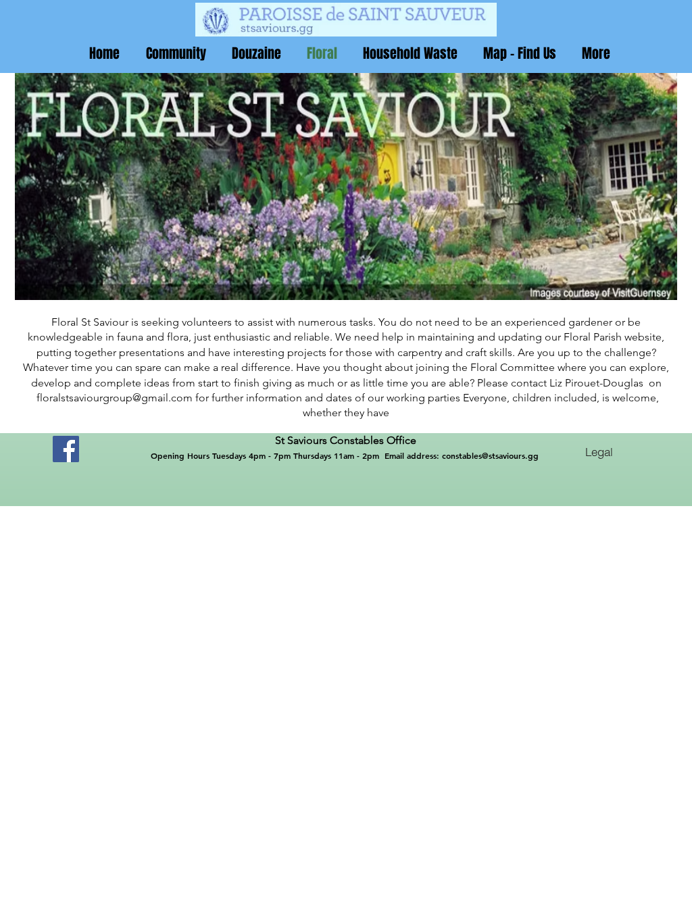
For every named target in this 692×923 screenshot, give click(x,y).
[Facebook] (66, 449)
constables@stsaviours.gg (490, 455)
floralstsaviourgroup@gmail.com (114, 397)
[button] (175, 53)
